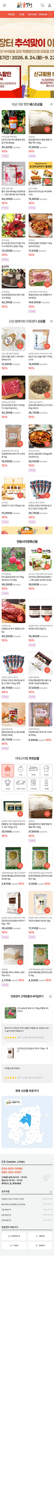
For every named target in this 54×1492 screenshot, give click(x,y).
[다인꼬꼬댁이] (34, 451)
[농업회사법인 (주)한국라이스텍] (40, 354)
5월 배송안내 (6, 1220)
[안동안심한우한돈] (9, 402)
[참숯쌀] (32, 137)
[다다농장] (5, 240)
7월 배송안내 (6, 1210)
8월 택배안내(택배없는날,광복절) (13, 1204)
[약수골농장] (6, 574)
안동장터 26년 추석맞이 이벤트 (12, 1199)
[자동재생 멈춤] (27, 91)
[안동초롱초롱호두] (35, 402)
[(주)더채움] (33, 188)
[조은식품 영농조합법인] (10, 354)
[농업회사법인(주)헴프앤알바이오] (14, 821)
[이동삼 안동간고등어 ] (37, 503)
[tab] (8, 770)
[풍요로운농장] (7, 729)
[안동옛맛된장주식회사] (10, 451)
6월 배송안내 (6, 1215)
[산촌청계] (5, 292)
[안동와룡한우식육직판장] (38, 292)
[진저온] (5, 503)
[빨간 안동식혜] (7, 188)
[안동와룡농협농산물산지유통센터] (14, 873)
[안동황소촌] (6, 626)
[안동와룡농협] (34, 677)
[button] (11, 14)
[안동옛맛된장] (34, 729)
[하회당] (32, 240)
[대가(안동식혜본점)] (9, 137)
